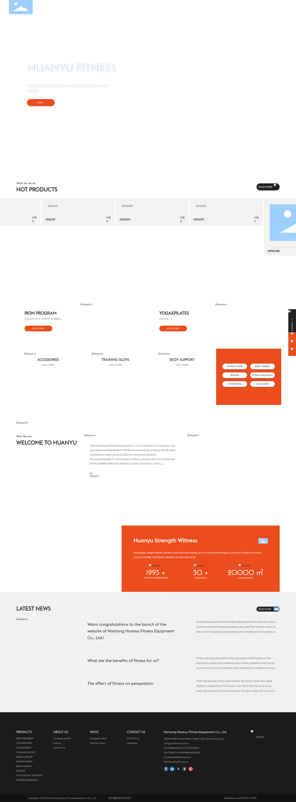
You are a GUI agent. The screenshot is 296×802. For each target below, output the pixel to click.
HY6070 (116, 219)
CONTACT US (136, 732)
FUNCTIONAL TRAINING (29, 775)
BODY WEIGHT (24, 766)
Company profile (62, 738)
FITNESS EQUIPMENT (27, 780)
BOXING (20, 770)
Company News (98, 738)
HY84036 (265, 251)
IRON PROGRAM (25, 738)
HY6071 (41, 219)
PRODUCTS (24, 732)
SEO (254, 798)
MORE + (41, 102)
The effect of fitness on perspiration (120, 683)
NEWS (94, 732)
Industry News (97, 743)
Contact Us (59, 747)
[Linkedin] (172, 769)
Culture (57, 743)
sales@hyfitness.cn (181, 757)
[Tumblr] (184, 769)
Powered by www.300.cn (237, 798)
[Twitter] (178, 769)
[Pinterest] (190, 769)
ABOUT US (60, 732)
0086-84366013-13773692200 (183, 747)
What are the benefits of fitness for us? (123, 660)
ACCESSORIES (23, 747)
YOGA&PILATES (24, 743)
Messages (132, 743)
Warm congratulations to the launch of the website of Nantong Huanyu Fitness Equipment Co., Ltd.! (130, 631)
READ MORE (48, 364)
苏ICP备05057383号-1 (120, 798)
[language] (283, 7)
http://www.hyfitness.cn (176, 761)
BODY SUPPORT (24, 756)
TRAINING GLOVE (25, 752)
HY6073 (190, 219)
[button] (288, 79)
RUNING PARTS (24, 761)
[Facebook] (166, 769)
